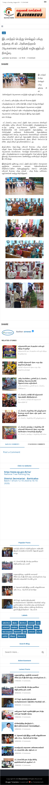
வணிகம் (5, 636)
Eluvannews (23, 779)
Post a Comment (11, 452)
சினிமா (30, 627)
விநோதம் (12, 636)
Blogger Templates (12, 782)
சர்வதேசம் (23, 627)
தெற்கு (37, 627)
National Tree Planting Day (17, 474)
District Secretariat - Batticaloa (21, 478)
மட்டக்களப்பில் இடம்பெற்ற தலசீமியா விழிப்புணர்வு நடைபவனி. (26, 562)
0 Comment (31, 58)
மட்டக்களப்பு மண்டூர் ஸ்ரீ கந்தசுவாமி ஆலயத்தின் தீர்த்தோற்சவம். (30, 395)
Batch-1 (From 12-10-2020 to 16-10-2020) (21, 482)
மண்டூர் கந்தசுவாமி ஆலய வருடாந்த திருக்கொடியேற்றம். (30, 363)
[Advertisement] (24, 513)
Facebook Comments (37, 444)
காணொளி (6, 627)
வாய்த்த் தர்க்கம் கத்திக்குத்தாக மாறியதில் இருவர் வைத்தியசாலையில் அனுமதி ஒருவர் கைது (28, 550)
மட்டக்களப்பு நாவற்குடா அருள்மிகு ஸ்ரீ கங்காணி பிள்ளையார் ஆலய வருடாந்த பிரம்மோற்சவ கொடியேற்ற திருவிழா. (31, 429)
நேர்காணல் (17, 632)
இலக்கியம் (23, 623)
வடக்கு (39, 632)
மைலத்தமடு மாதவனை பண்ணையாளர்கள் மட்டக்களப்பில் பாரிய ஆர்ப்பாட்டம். (29, 748)
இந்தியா (15, 623)
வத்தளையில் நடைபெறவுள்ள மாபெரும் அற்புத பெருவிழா (31, 347)
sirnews (27, 331)
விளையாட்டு (21, 636)
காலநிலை (14, 627)
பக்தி (4, 33)
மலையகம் (32, 632)
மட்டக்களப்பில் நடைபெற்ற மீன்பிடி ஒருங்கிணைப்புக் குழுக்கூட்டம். (26, 760)
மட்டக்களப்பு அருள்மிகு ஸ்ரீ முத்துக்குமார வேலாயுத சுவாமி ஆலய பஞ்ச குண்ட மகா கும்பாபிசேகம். (32, 413)
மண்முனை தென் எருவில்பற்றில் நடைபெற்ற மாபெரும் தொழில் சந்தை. (29, 712)
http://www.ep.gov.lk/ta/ (17, 471)
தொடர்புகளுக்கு (7, 632)
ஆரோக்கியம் (6, 623)
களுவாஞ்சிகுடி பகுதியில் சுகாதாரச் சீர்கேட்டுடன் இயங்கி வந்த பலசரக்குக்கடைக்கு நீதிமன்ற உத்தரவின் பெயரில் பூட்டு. (30, 576)
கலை (38, 623)
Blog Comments (13, 444)
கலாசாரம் (31, 623)
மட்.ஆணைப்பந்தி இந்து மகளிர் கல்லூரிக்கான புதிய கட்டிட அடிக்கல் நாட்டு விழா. (29, 588)
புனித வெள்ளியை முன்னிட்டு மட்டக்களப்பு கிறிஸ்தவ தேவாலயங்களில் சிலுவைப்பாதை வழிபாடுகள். (32, 380)
